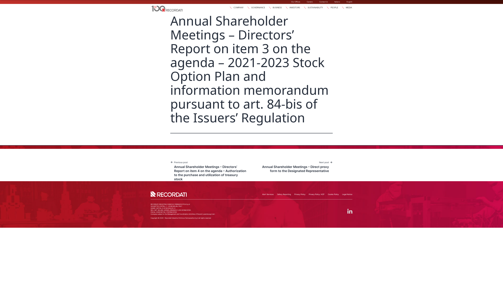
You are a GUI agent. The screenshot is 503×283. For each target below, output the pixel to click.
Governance (258, 7)
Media (349, 7)
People (334, 7)
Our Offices (295, 2)
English (349, 2)
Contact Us (323, 2)
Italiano (337, 2)
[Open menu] (231, 7)
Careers (310, 2)
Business (277, 7)
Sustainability (315, 7)
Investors (294, 7)
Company (239, 7)
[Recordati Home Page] (167, 8)
